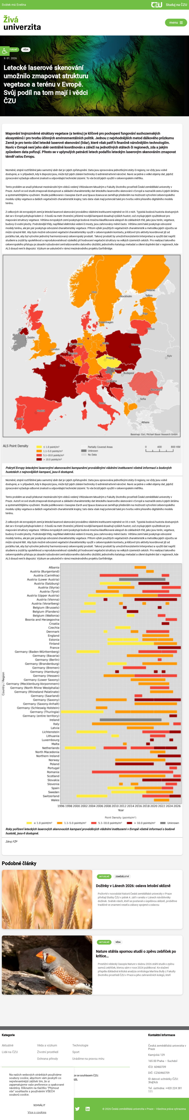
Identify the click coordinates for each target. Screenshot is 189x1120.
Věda (25, 49)
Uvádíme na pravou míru (88, 1058)
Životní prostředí (47, 1052)
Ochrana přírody (47, 1058)
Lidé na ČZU (10, 1052)
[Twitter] (77, 1109)
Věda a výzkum (47, 1045)
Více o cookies (37, 1112)
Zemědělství (122, 876)
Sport (75, 1052)
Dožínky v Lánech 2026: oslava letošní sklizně (133, 886)
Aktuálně (12, 49)
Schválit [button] (39, 1105)
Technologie (80, 1045)
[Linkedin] (87, 1109)
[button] (5, 51)
